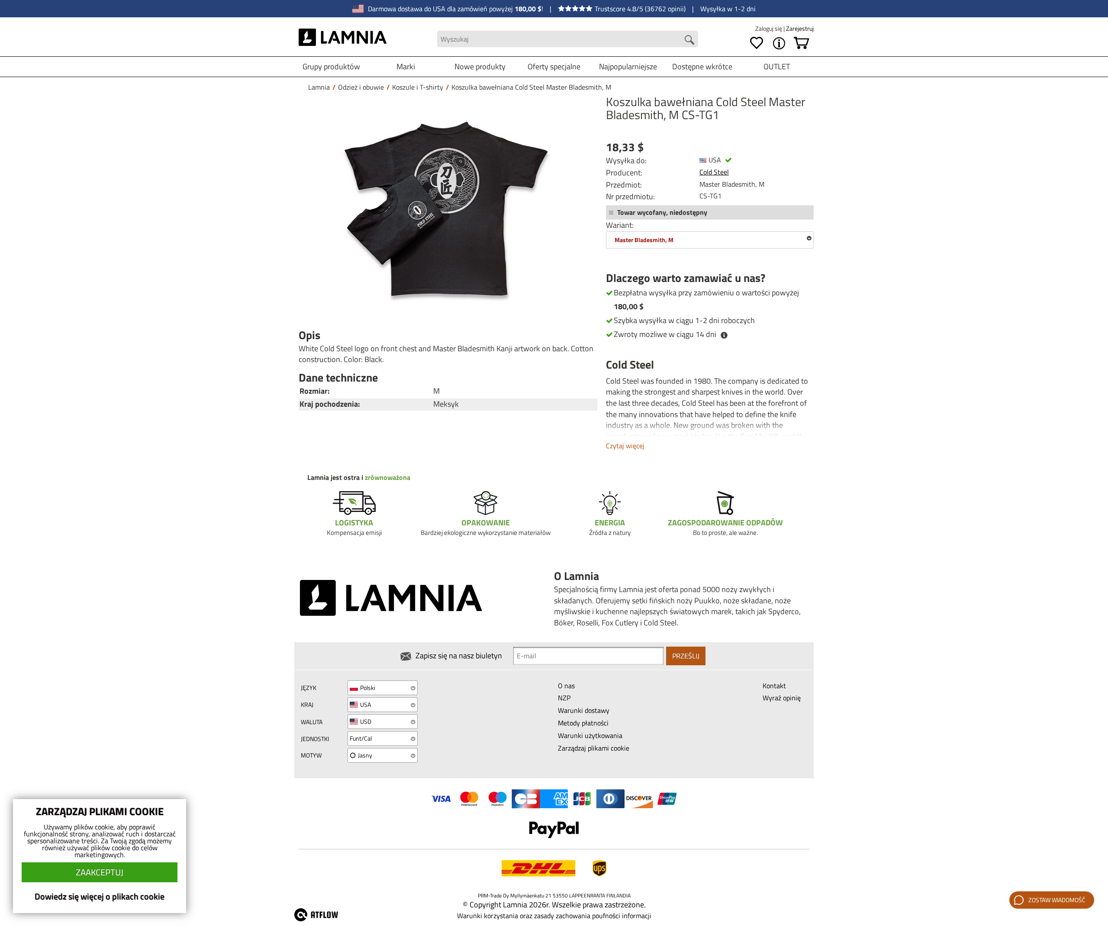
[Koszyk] (802, 43)
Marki (405, 66)
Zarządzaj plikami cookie (593, 748)
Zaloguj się (769, 28)
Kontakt (774, 685)
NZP (564, 698)
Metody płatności (583, 723)
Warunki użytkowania (590, 735)
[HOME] (342, 39)
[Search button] (689, 40)
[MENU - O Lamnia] (779, 43)
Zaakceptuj (99, 872)
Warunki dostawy (583, 710)
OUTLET (776, 66)
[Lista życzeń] (757, 43)
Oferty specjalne (554, 66)
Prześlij (685, 656)
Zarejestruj (800, 28)
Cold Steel (714, 172)
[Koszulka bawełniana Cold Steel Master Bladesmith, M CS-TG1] (445, 209)
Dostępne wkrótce (702, 66)
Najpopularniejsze (628, 66)
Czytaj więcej (625, 445)
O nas (566, 685)
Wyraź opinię (782, 698)
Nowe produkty (480, 66)
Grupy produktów (331, 66)
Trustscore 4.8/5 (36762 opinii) (640, 8)
